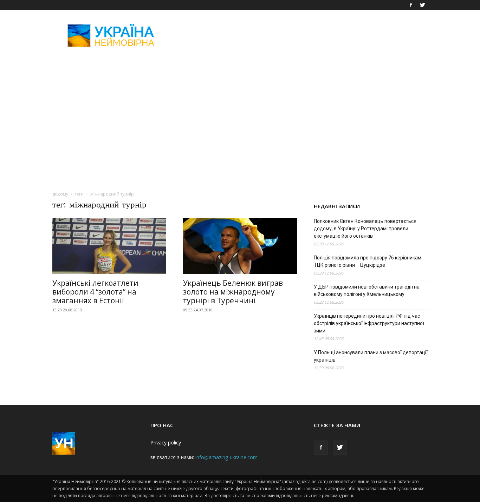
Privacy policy (165, 442)
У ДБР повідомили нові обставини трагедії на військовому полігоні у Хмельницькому (367, 290)
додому (60, 194)
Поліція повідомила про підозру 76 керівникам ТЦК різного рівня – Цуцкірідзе (367, 261)
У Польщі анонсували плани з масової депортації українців (371, 356)
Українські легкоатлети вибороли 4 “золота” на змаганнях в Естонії (95, 291)
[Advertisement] (300, 35)
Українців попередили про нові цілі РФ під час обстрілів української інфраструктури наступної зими (369, 323)
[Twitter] (422, 5)
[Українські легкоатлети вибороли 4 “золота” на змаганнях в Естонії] (109, 246)
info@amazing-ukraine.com (226, 457)
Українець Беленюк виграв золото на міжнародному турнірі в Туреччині (233, 291)
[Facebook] (411, 5)
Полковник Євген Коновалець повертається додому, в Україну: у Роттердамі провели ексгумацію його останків (365, 228)
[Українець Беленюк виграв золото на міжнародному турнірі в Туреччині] (240, 246)
